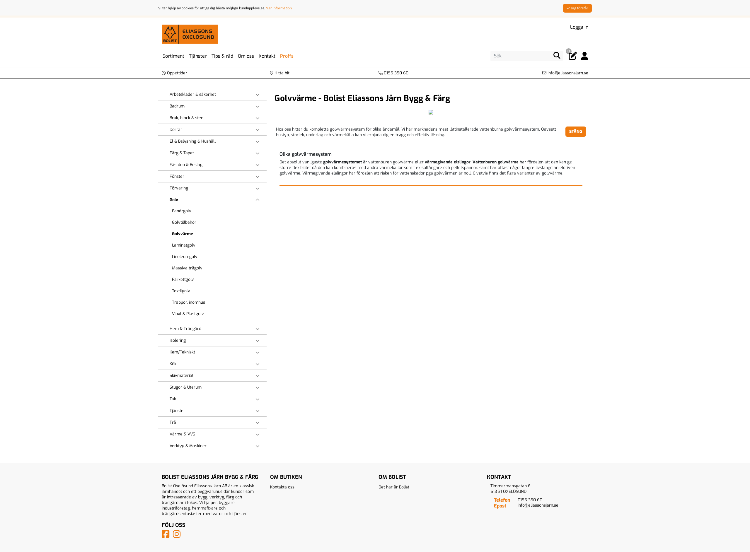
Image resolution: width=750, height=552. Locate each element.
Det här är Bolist (394, 487)
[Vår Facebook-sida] (167, 536)
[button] (174, 73)
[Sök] (557, 55)
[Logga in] (584, 56)
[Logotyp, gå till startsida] (190, 34)
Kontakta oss (282, 487)
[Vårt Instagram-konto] (178, 536)
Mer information (279, 8)
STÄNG (575, 131)
